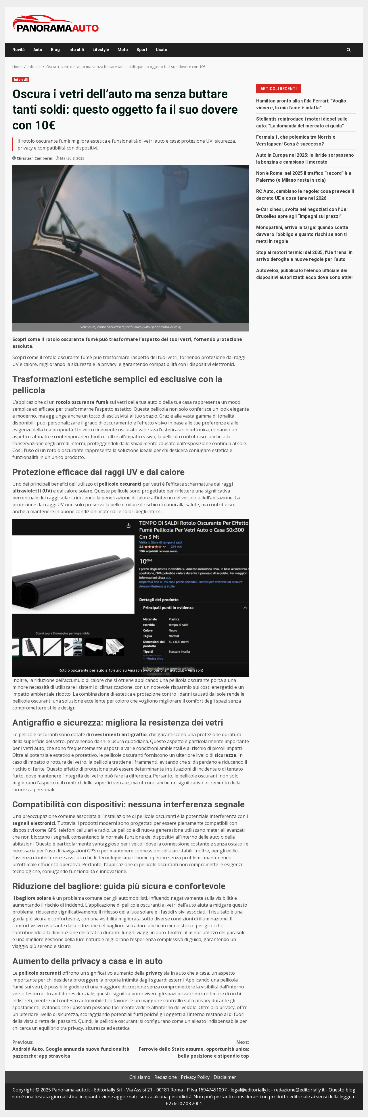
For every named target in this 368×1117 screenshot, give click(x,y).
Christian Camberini (35, 158)
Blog (55, 49)
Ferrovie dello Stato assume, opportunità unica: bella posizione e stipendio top (194, 1049)
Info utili (76, 49)
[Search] (348, 49)
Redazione (165, 1077)
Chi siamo (139, 1077)
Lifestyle (101, 49)
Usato (161, 49)
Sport (142, 49)
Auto (37, 49)
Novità (18, 49)
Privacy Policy (195, 1077)
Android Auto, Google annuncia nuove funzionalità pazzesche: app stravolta (70, 1049)
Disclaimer (225, 1077)
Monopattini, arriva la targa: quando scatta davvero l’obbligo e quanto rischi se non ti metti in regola (302, 234)
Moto (123, 49)
